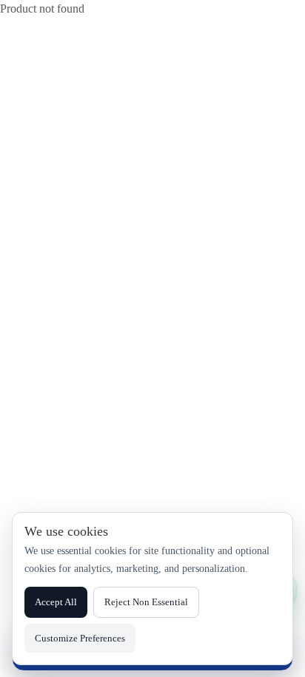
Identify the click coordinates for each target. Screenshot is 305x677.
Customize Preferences (80, 638)
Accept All (56, 601)
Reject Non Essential (146, 601)
